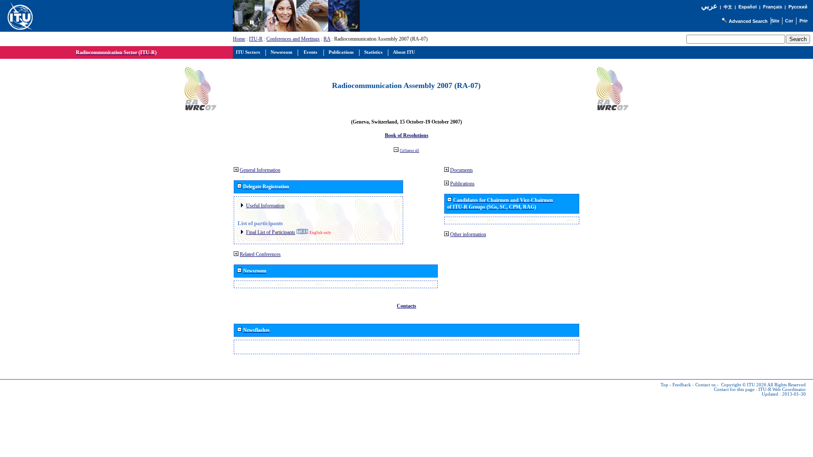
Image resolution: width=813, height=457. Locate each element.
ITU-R (256, 39)
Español (747, 6)
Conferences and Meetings (293, 39)
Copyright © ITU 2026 (743, 385)
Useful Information (265, 206)
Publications (462, 184)
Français (772, 6)
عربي (709, 6)
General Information (260, 170)
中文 (728, 7)
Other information (468, 234)
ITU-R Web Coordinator (782, 389)
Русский (797, 6)
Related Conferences (260, 254)
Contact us (705, 385)
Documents (461, 170)
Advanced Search (748, 21)
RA (327, 39)
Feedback (681, 385)
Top (664, 385)
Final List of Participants (270, 232)
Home (239, 39)
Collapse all (409, 151)
